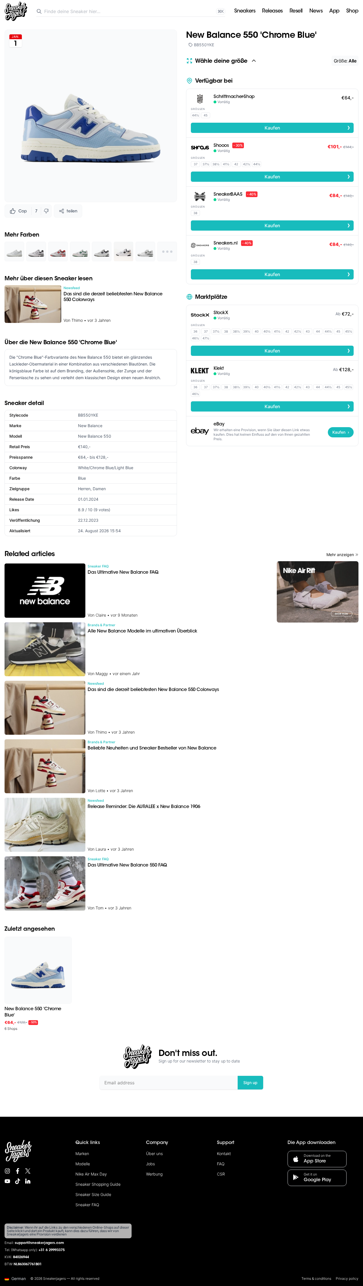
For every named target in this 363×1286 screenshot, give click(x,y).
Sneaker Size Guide (93, 1194)
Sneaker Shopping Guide (98, 1184)
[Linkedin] (28, 1181)
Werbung (154, 1174)
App (334, 11)
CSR (221, 1174)
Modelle (82, 1163)
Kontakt (224, 1153)
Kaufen (308, 127)
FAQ (221, 1163)
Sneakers (244, 11)
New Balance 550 (94, 436)
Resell (296, 11)
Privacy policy (347, 1278)
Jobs (150, 1163)
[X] (28, 1171)
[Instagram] (7, 1171)
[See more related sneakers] (167, 251)
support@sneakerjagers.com (39, 1243)
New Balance (90, 425)
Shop (352, 11)
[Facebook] (17, 1171)
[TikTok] (17, 1181)
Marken (82, 1153)
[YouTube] (7, 1181)
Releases (272, 11)
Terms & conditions (316, 1278)
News (315, 11)
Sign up (250, 1082)
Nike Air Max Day (91, 1174)
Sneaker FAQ (87, 1204)
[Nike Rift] (317, 592)
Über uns (154, 1153)
